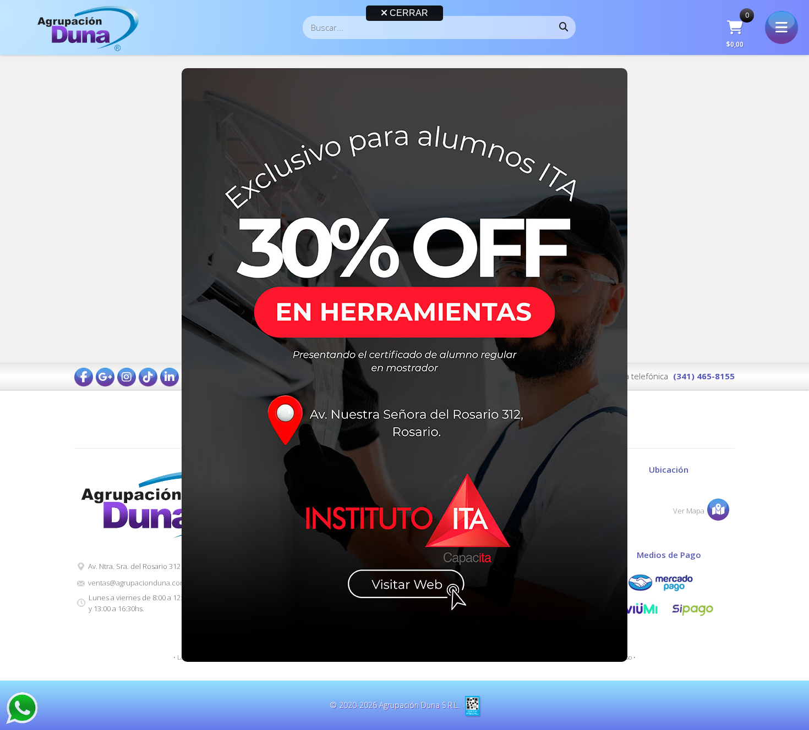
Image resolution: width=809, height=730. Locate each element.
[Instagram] (126, 377)
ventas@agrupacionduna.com (137, 583)
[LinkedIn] (169, 377)
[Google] (105, 377)
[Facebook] (83, 377)
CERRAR (407, 13)
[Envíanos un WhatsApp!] (22, 708)
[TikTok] (148, 377)
